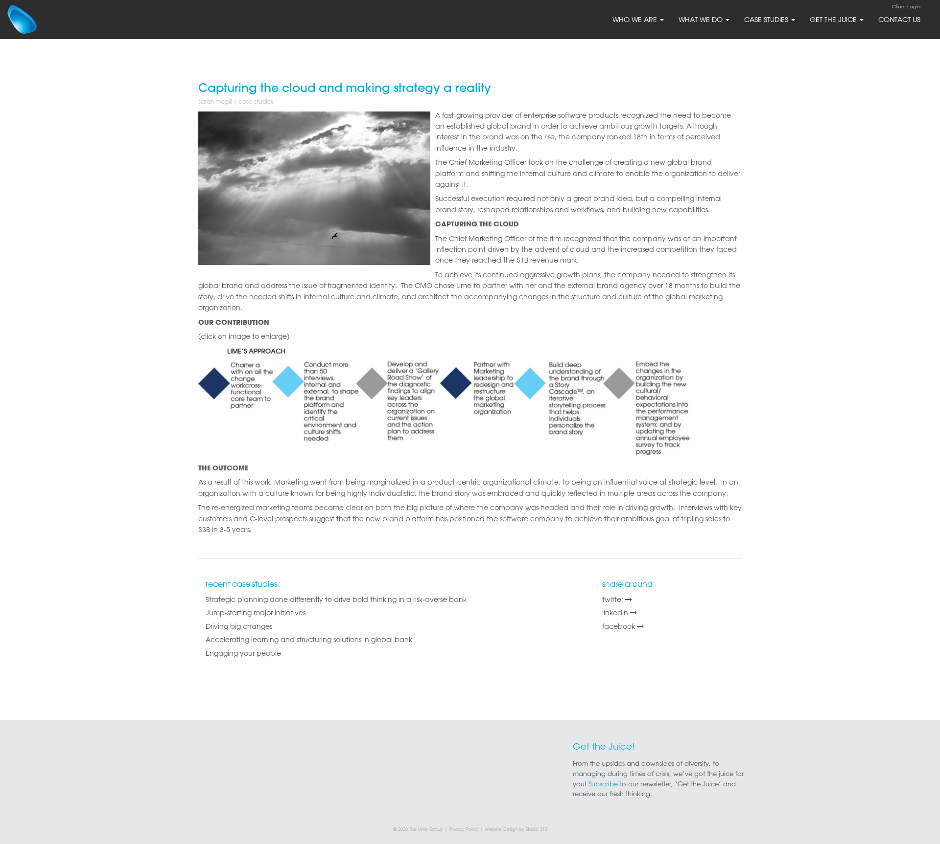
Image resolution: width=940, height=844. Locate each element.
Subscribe (603, 783)
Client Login (906, 6)
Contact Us (899, 19)
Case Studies (767, 19)
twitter (613, 599)
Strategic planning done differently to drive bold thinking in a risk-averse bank (336, 599)
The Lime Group (426, 829)
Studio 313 (536, 829)
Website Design (501, 829)
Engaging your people (243, 653)
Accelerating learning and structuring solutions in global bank (309, 639)
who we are (635, 19)
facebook (619, 626)
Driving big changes (239, 626)
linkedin (616, 612)
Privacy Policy (464, 829)
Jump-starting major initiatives (256, 612)
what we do (702, 19)
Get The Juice (834, 19)
